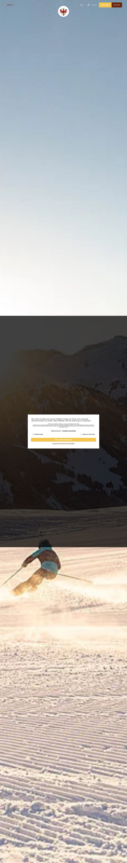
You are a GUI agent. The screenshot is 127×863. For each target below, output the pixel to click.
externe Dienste (88, 434)
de (93, 5)
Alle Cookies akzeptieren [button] (63, 440)
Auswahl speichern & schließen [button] (63, 443)
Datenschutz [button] (56, 431)
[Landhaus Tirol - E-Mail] (88, 5)
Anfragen (105, 5)
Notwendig (38, 434)
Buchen (117, 5)
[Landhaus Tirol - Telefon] (82, 5)
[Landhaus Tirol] (63, 11)
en (96, 5)
